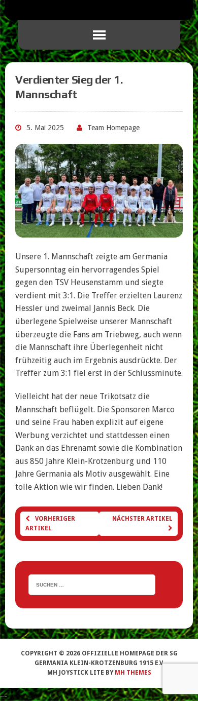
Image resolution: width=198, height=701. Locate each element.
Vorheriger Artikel (50, 523)
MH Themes (133, 672)
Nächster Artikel (142, 518)
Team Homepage (113, 128)
